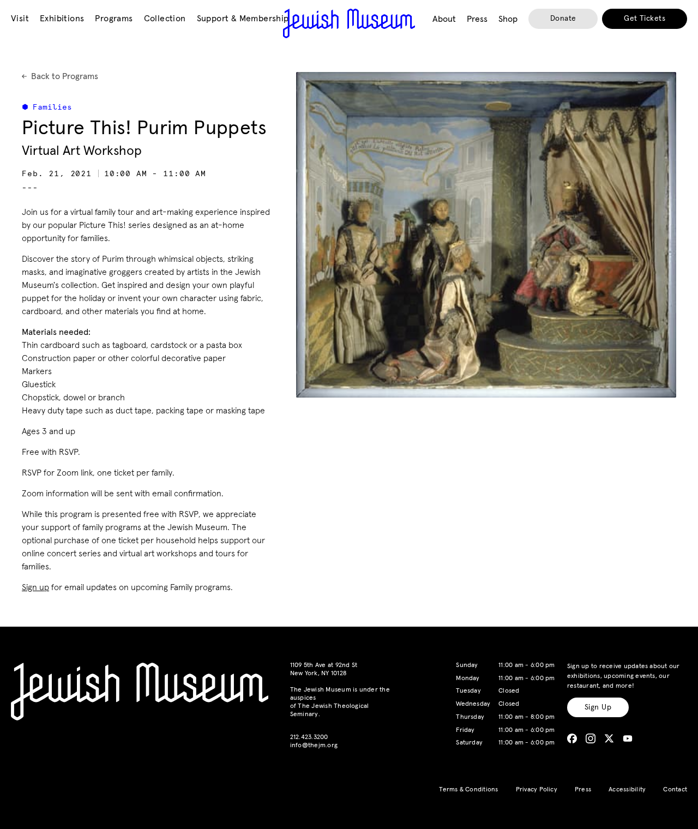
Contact (675, 789)
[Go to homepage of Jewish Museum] (349, 23)
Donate (563, 18)
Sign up (35, 587)
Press (583, 789)
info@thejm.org (314, 745)
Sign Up (598, 707)
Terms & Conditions (468, 789)
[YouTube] (628, 738)
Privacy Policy (536, 789)
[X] (609, 738)
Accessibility (627, 789)
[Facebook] (572, 738)
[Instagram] (590, 738)
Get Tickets (644, 18)
